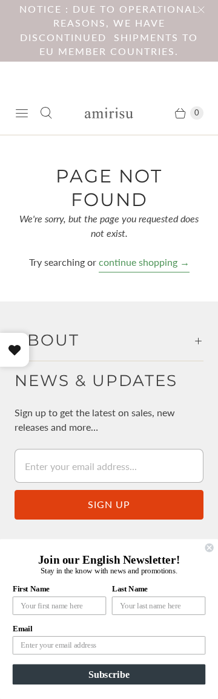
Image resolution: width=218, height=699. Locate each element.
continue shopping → (144, 262)
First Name (31, 589)
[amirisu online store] (109, 113)
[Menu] (22, 112)
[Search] (46, 112)
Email (22, 629)
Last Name (130, 589)
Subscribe (109, 674)
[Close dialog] (209, 548)
